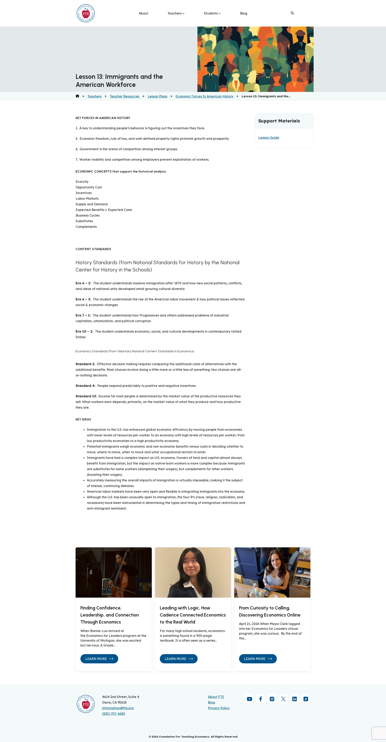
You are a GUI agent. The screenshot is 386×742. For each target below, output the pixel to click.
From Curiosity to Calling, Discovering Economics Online (269, 611)
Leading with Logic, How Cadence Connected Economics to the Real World (193, 615)
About (143, 13)
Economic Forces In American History (204, 96)
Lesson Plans (157, 96)
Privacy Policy (219, 708)
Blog (243, 13)
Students (211, 13)
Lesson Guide (268, 138)
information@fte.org (118, 708)
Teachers (174, 13)
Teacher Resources (124, 96)
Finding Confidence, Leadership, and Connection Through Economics (109, 615)
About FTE (216, 697)
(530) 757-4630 (113, 714)
